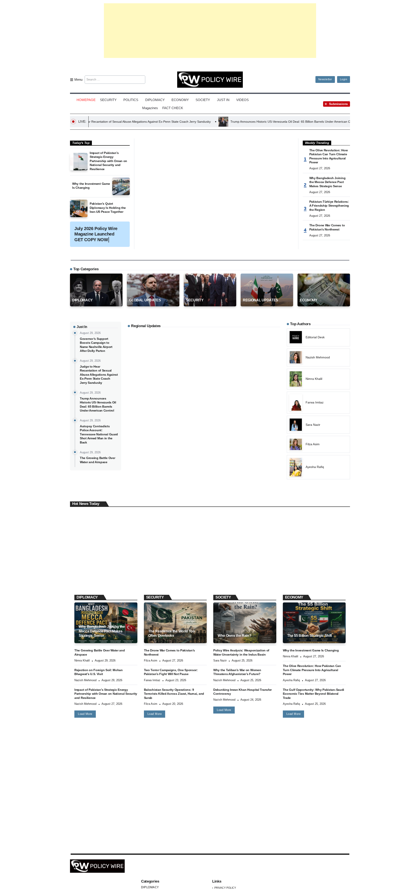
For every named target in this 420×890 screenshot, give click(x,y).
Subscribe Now (210, 464)
